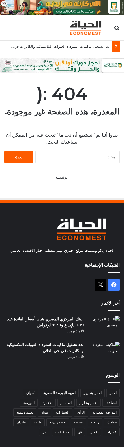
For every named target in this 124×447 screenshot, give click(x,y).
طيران (21, 422)
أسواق (30, 393)
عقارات (111, 432)
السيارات (62, 412)
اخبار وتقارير (88, 402)
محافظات (62, 432)
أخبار (113, 393)
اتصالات (111, 402)
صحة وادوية (58, 422)
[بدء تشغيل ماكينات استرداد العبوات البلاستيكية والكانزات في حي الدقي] (104, 352)
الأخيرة (47, 402)
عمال (94, 432)
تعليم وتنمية (24, 412)
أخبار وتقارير (93, 393)
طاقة (38, 422)
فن (80, 432)
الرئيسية (62, 177)
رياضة (95, 422)
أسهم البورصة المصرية (59, 393)
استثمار (66, 402)
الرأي (81, 412)
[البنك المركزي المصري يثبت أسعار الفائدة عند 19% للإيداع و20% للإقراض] (104, 327)
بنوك (44, 412)
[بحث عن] (117, 29)
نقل (44, 432)
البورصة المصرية (105, 412)
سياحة (78, 422)
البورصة (29, 402)
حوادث (112, 422)
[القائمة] (7, 29)
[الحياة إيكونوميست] (86, 27)
